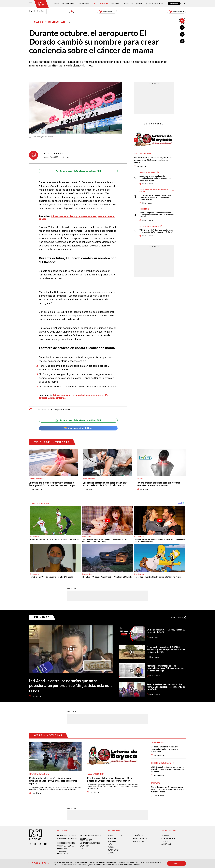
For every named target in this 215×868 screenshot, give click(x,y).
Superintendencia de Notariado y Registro (154, 191)
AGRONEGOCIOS (138, 841)
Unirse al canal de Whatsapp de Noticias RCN (80, 171)
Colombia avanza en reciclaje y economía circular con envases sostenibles (164, 749)
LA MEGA (111, 853)
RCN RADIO (112, 841)
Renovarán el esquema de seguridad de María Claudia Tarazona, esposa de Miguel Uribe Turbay (166, 686)
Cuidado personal (37, 479)
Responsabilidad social (67, 835)
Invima (140, 479)
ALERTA (111, 847)
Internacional (68, 3)
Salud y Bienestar (100, 3)
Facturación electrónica (90, 835)
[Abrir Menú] (30, 3)
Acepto (176, 863)
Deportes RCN (83, 3)
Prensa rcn (62, 849)
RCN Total (112, 838)
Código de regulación (66, 843)
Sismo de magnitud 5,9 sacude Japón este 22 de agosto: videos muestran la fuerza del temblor (157, 215)
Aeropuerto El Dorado (62, 410)
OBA (81, 849)
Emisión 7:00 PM (178, 11)
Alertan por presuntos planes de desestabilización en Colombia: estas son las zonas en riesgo (155, 178)
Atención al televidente (67, 838)
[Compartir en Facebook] (182, 27)
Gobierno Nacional (148, 172)
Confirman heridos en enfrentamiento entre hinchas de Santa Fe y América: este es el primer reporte (53, 781)
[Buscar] (185, 3)
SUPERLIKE (165, 841)
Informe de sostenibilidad (86, 839)
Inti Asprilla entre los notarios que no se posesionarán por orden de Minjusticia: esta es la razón (155, 197)
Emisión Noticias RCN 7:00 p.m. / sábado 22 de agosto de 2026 (166, 630)
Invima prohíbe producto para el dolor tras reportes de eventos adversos (158, 484)
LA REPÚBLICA (138, 835)
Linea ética (84, 846)
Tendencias (128, 3)
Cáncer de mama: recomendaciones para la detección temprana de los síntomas (73, 396)
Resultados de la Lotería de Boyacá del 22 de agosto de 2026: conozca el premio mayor (153, 160)
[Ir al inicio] (41, 4)
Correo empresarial (65, 846)
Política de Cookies (132, 865)
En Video (42, 617)
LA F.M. (110, 844)
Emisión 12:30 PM (109, 11)
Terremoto (144, 209)
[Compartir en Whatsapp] (182, 41)
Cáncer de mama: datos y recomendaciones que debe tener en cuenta (77, 217)
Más (176, 617)
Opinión (139, 3)
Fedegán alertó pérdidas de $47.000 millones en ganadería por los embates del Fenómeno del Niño (166, 649)
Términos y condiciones (106, 862)
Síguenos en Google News (80, 428)
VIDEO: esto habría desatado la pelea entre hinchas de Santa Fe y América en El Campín (156, 231)
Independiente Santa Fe (149, 226)
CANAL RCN (174, 3)
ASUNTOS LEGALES (140, 838)
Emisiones (36, 11)
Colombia (55, 3)
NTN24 (110, 835)
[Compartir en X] (182, 34)
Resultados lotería (142, 154)
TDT (121, 835)
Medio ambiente (157, 743)
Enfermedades (43, 410)
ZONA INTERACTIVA (168, 838)
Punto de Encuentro (154, 3)
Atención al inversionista (62, 852)
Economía (115, 3)
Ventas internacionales (90, 843)
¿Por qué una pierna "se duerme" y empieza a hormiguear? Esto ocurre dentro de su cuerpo (52, 484)
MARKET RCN (166, 844)
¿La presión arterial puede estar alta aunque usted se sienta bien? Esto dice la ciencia (105, 484)
